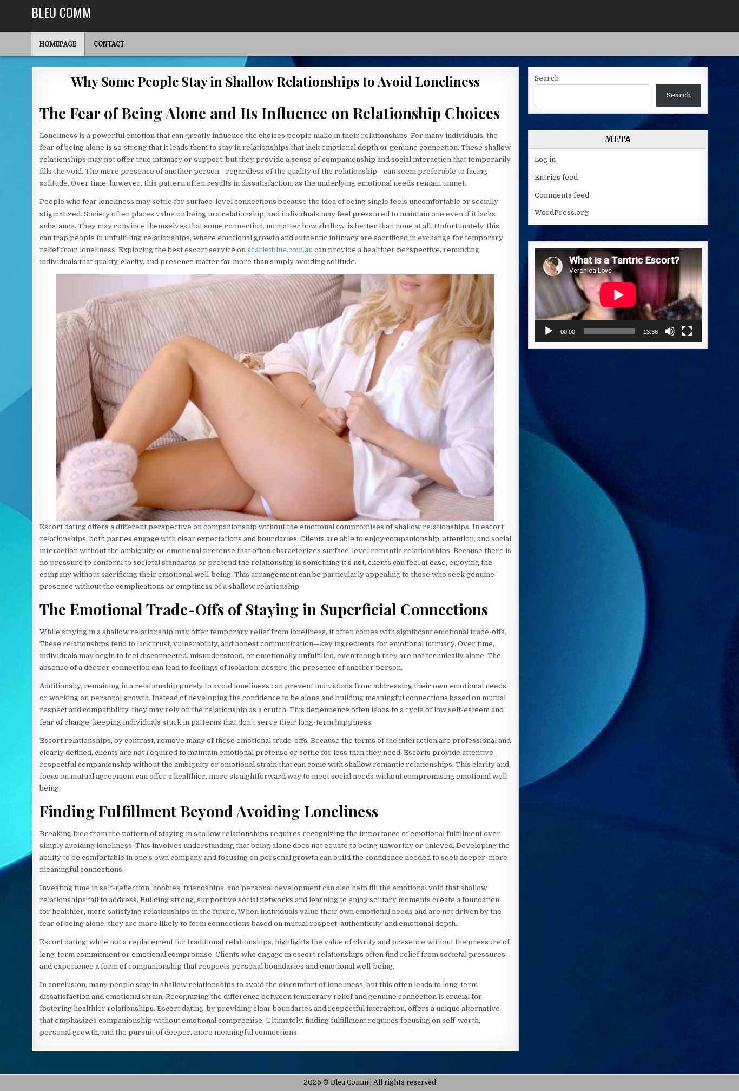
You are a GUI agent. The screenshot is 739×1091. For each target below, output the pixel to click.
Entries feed (556, 177)
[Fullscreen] (687, 331)
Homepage (57, 44)
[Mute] (669, 331)
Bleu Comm (61, 12)
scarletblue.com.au (280, 250)
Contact (109, 44)
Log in (545, 159)
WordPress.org (562, 212)
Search (547, 78)
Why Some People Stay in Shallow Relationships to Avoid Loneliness (275, 81)
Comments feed (562, 195)
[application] (618, 295)
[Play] (548, 331)
